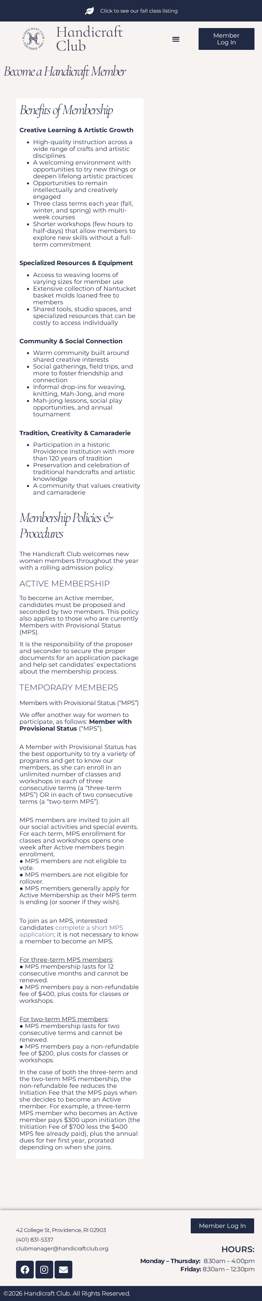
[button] (176, 39)
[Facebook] (25, 1269)
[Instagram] (44, 1269)
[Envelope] (63, 1269)
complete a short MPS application (71, 931)
